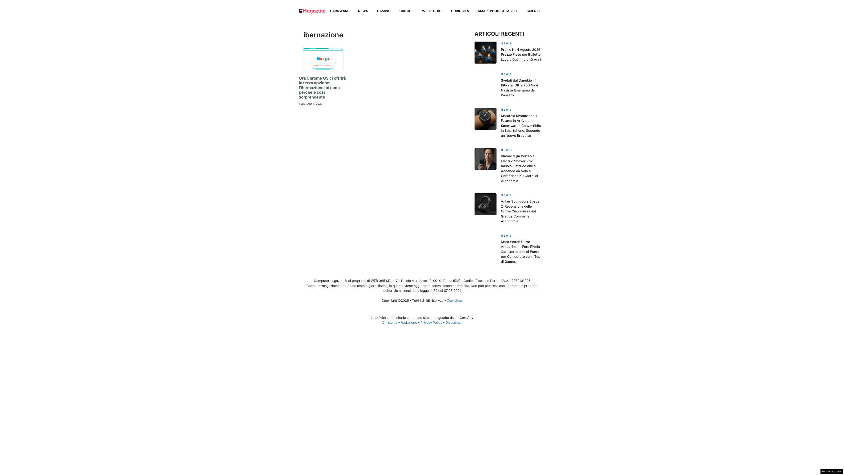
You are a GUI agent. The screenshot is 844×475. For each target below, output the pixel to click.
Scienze (534, 11)
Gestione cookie (832, 471)
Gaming (384, 11)
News (363, 11)
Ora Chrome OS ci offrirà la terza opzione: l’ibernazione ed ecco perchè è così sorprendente (322, 87)
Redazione (409, 322)
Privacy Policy (431, 322)
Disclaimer (454, 322)
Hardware (339, 11)
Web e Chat (432, 11)
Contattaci (455, 300)
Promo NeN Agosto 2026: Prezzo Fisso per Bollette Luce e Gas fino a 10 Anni (521, 55)
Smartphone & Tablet (498, 11)
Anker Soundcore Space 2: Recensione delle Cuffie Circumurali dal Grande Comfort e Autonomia (520, 211)
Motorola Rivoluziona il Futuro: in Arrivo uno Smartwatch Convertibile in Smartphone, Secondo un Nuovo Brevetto (521, 126)
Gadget (406, 11)
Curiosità (460, 11)
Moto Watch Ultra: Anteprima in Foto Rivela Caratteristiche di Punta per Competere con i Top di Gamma (520, 252)
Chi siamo (389, 322)
